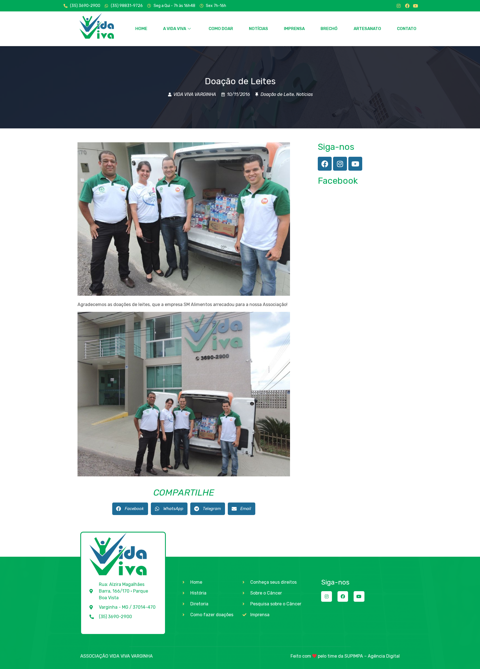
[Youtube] (415, 5)
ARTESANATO (367, 28)
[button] (130, 509)
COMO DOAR (221, 28)
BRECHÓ (329, 28)
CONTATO (406, 28)
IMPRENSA (294, 28)
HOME (141, 28)
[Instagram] (398, 5)
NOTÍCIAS (258, 28)
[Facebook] (407, 5)
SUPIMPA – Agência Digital (372, 656)
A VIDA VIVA (174, 28)
